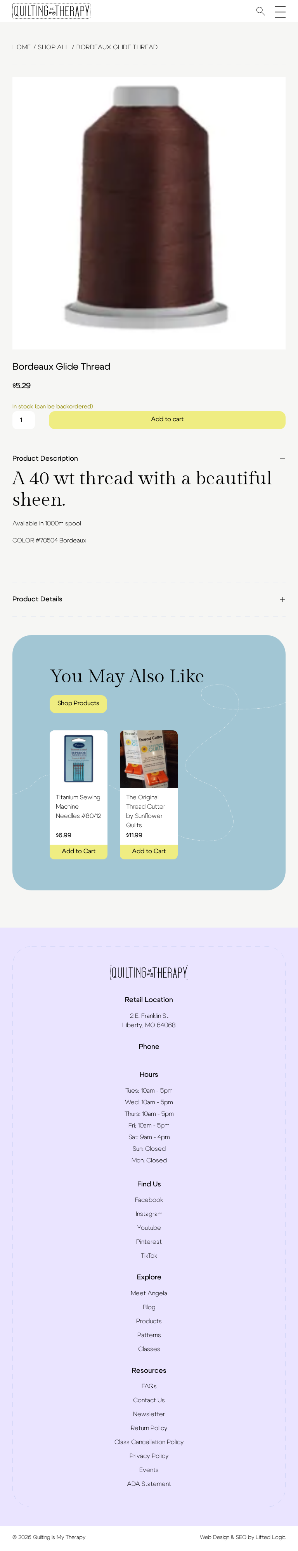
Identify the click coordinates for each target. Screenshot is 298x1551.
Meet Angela (149, 1293)
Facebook (149, 1200)
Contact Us (149, 1400)
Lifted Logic (271, 1537)
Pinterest (149, 1242)
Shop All (53, 47)
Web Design (214, 1537)
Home (21, 47)
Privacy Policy (149, 1456)
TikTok (149, 1256)
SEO (241, 1537)
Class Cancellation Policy (149, 1442)
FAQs (149, 1386)
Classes (149, 1349)
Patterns (149, 1335)
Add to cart (167, 419)
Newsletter (149, 1414)
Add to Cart (78, 851)
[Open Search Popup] (260, 11)
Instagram (149, 1214)
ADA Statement (149, 1484)
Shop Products (78, 703)
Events (149, 1470)
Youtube (149, 1228)
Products (149, 1321)
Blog (149, 1307)
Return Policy (149, 1428)
